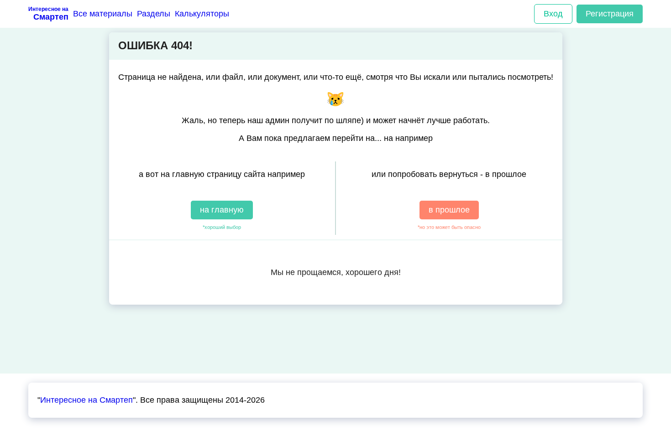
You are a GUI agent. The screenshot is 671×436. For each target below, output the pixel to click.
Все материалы (102, 13)
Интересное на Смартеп (86, 400)
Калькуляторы (202, 13)
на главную (222, 209)
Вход (553, 13)
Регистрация (610, 13)
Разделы (153, 13)
